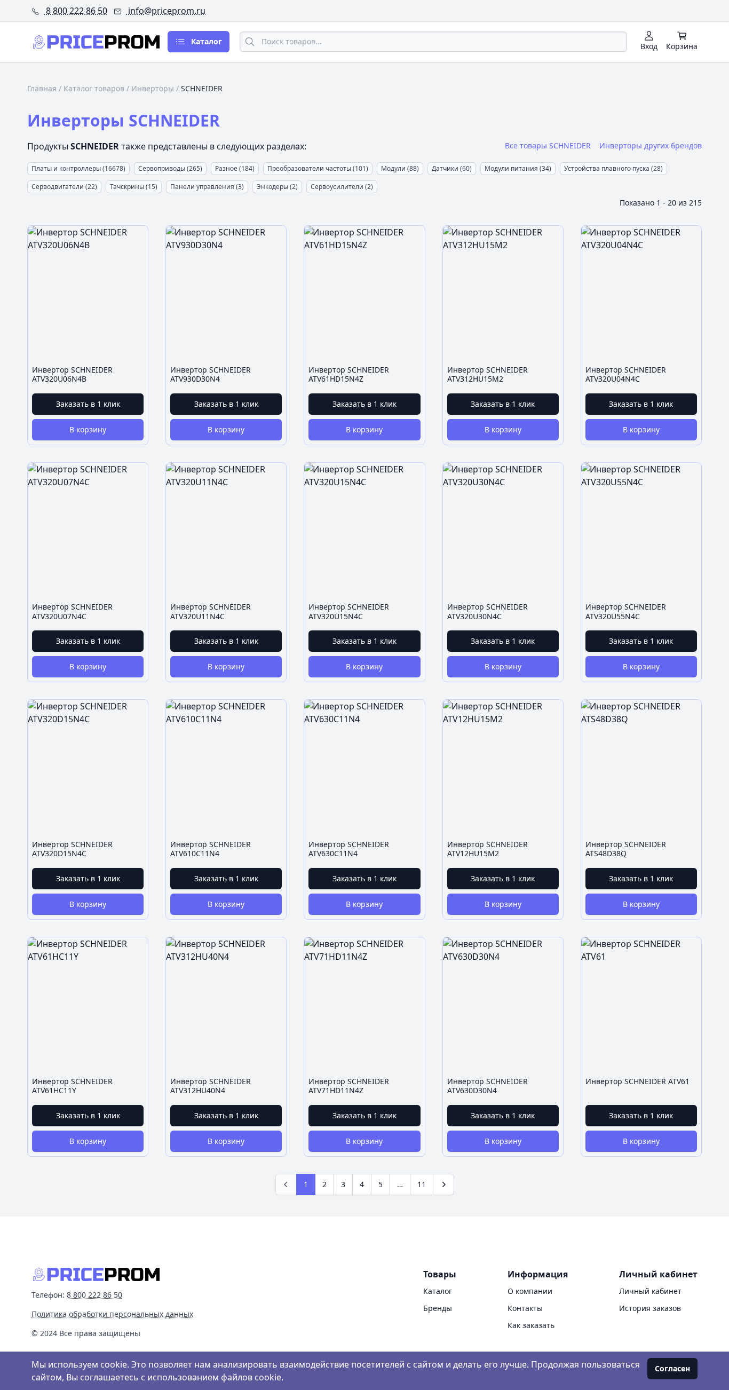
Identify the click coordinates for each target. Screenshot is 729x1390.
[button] (650, 146)
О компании (530, 1291)
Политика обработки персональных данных (112, 1314)
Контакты (525, 1308)
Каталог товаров (94, 88)
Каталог (437, 1291)
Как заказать (531, 1325)
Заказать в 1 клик (88, 404)
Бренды (437, 1308)
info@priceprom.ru (165, 11)
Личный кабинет (650, 1291)
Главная (42, 88)
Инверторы (152, 88)
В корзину (87, 429)
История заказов (650, 1308)
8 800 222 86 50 (75, 11)
